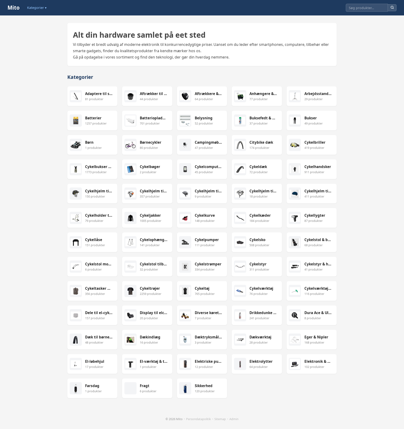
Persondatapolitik (198, 419)
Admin (233, 419)
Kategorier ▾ (37, 7)
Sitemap (220, 419)
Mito (13, 7)
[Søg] (392, 7)
